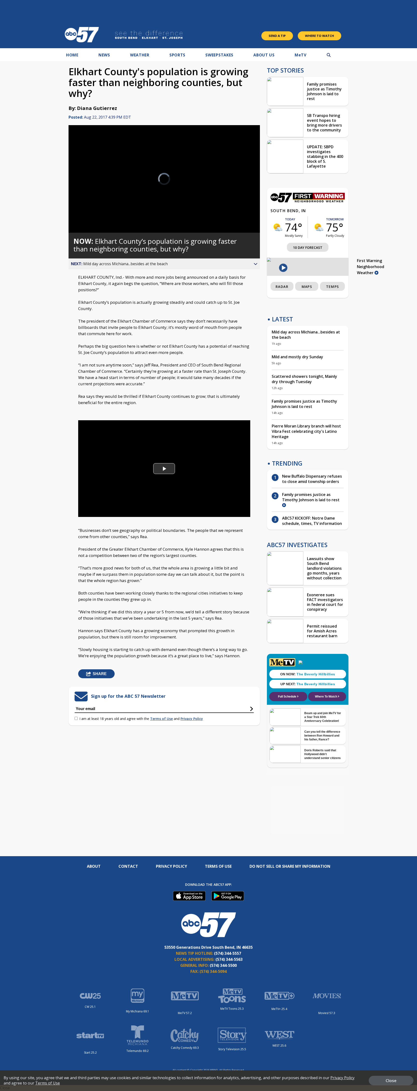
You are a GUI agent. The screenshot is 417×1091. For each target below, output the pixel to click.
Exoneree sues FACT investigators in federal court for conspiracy (325, 602)
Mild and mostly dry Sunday (297, 356)
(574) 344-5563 (229, 959)
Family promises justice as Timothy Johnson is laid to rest (324, 91)
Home (72, 55)
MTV (300, 55)
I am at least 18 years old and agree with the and (141, 718)
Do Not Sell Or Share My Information (290, 866)
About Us (264, 55)
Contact (128, 866)
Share (100, 674)
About (94, 866)
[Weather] (308, 201)
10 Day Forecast (307, 247)
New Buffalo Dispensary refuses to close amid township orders (312, 479)
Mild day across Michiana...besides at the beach (306, 334)
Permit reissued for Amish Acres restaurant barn (322, 630)
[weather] (278, 227)
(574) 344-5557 (227, 953)
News (104, 55)
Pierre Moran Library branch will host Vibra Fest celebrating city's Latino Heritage (306, 431)
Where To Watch (319, 36)
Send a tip (277, 36)
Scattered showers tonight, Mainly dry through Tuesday (304, 379)
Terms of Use (161, 718)
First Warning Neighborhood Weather (370, 266)
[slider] (85, 212)
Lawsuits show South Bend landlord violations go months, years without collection (324, 568)
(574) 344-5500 (223, 965)
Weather (139, 55)
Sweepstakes (219, 55)
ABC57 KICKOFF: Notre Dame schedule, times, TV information (312, 520)
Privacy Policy (192, 718)
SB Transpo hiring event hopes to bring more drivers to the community (324, 123)
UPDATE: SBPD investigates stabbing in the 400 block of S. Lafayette (325, 156)
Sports (177, 55)
